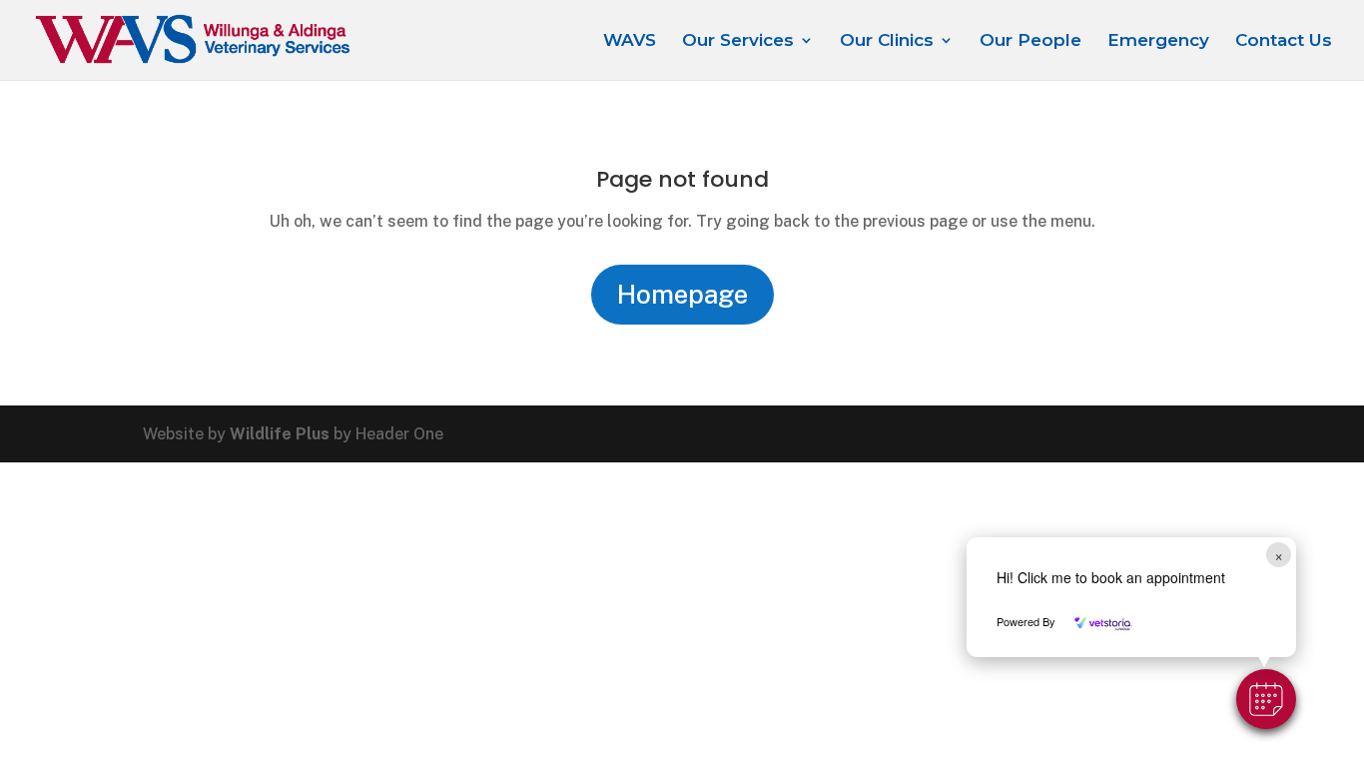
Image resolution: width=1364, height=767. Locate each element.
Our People (1030, 41)
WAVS (629, 41)
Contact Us (1283, 41)
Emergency (1158, 41)
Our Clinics (887, 41)
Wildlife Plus (280, 433)
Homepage (682, 294)
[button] (1266, 699)
